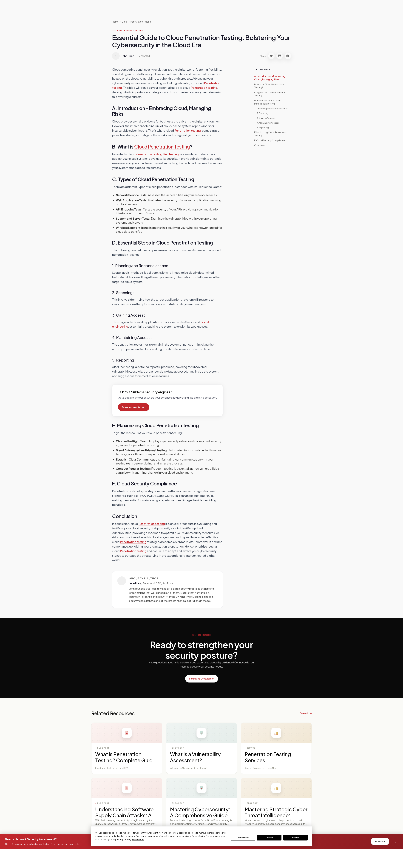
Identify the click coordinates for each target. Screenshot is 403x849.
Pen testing (171, 154)
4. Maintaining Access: (268, 122)
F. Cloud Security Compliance (269, 140)
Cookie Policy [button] (198, 836)
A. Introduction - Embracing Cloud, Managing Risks (269, 78)
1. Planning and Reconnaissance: (273, 108)
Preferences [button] (138, 839)
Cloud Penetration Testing (162, 147)
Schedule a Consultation (201, 678)
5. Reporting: (263, 127)
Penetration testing (204, 87)
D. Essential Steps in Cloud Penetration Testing (267, 102)
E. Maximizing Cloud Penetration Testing (270, 134)
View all (304, 713)
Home (115, 21)
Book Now (380, 841)
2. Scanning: (263, 113)
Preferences (243, 837)
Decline (269, 837)
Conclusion (260, 145)
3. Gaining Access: (266, 118)
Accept (295, 837)
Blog (124, 21)
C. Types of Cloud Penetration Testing (270, 94)
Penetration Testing (141, 21)
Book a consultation (133, 407)
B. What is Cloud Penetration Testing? (269, 86)
